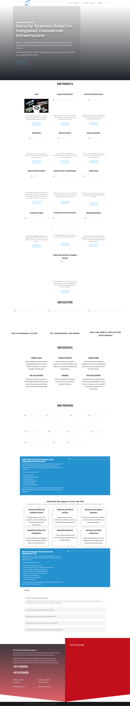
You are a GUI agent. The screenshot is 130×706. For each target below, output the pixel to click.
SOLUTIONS (85, 3)
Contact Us (22, 63)
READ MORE (36, 124)
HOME (69, 3)
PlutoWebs (53, 704)
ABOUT (92, 3)
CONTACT (100, 3)
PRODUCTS (76, 3)
